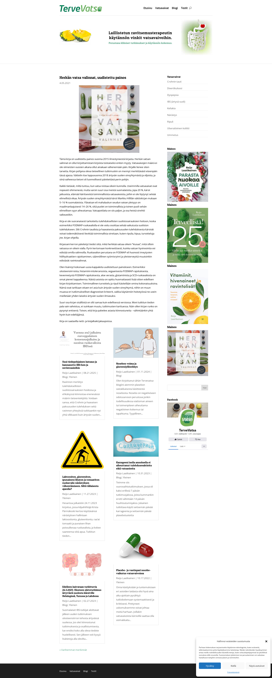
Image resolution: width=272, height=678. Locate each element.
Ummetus (172, 135)
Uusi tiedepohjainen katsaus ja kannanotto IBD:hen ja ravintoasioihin (79, 364)
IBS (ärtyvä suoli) (176, 101)
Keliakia (171, 108)
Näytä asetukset (256, 665)
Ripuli (170, 121)
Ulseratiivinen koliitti (178, 128)
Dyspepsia (172, 95)
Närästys (172, 115)
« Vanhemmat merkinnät (73, 649)
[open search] (190, 8)
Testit (184, 8)
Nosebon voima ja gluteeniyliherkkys (127, 365)
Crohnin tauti (174, 81)
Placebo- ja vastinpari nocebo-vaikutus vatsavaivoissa (133, 572)
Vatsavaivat (162, 8)
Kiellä (233, 665)
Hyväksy (210, 665)
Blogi (175, 8)
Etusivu (148, 8)
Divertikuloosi (174, 88)
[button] (266, 641)
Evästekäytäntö (233, 672)
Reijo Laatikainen (71, 372)
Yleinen (73, 377)
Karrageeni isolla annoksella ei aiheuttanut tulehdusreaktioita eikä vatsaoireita (134, 465)
